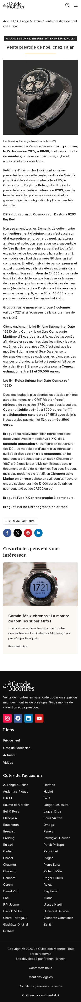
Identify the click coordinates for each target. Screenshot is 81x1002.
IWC (47, 798)
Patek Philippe (55, 38)
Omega (49, 825)
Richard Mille (53, 871)
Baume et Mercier (16, 805)
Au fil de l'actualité (22, 521)
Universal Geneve (56, 911)
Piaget (48, 858)
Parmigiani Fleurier (57, 838)
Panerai (49, 831)
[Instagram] (7, 718)
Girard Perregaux (15, 918)
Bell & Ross (11, 811)
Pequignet (51, 851)
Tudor (48, 898)
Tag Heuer (51, 891)
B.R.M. (8, 798)
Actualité (9, 755)
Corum (8, 884)
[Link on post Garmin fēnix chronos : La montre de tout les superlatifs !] (40, 584)
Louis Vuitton (53, 818)
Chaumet (9, 865)
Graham (8, 931)
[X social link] (18, 533)
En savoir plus (17, 646)
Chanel (8, 858)
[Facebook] (18, 718)
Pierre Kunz (52, 865)
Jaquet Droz (52, 811)
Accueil (8, 21)
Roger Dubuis (53, 878)
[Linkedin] (28, 718)
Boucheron (11, 825)
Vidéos (8, 763)
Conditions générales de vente (40, 986)
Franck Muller (12, 911)
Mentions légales (40, 977)
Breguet (37, 38)
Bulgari (8, 845)
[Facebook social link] (7, 533)
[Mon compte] (67, 5)
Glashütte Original (15, 924)
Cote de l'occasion (16, 748)
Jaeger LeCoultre (56, 805)
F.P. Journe (11, 904)
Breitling (9, 838)
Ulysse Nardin (53, 904)
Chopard (9, 871)
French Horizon (54, 959)
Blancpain (10, 818)
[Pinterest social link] (28, 533)
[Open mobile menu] (76, 5)
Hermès (49, 785)
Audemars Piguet (15, 791)
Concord (9, 878)
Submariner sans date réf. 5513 (33, 415)
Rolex (71, 38)
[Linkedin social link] (38, 533)
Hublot (48, 791)
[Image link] (18, 686)
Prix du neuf (11, 740)
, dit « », (37, 185)
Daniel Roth (11, 891)
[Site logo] (13, 5)
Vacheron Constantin (58, 918)
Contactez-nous (40, 968)
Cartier (8, 851)
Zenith (48, 924)
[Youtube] (39, 718)
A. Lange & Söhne (29, 21)
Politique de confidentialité (40, 995)
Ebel (6, 898)
